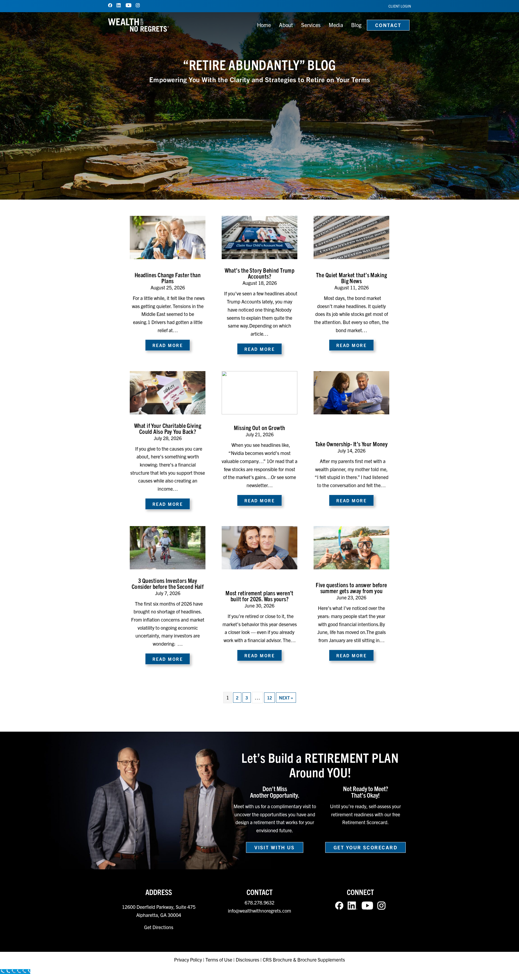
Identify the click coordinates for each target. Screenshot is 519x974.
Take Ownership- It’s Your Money (351, 443)
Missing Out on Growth (259, 427)
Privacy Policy (188, 959)
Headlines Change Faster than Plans (168, 277)
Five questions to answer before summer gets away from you (351, 587)
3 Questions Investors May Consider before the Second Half (168, 583)
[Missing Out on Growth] (259, 392)
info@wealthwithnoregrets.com (259, 910)
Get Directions (158, 927)
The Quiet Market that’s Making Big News (351, 277)
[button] (274, 847)
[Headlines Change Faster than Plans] (167, 237)
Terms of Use (218, 959)
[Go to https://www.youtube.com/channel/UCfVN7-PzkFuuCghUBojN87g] (128, 5)
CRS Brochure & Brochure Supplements (304, 959)
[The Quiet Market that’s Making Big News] (351, 237)
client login (399, 6)
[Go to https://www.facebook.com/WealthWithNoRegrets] (110, 5)
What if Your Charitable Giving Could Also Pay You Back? (167, 428)
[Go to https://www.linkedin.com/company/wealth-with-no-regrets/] (119, 5)
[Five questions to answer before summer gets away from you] (351, 547)
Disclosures (247, 959)
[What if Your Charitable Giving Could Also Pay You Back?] (167, 392)
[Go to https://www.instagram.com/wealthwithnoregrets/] (138, 5)
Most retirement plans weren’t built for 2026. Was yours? (259, 595)
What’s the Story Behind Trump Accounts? (260, 273)
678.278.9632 (259, 902)
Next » (286, 697)
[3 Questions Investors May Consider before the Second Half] (167, 547)
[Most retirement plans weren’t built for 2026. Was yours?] (259, 547)
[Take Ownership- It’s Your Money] (351, 392)
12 (269, 697)
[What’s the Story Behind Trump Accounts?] (259, 237)
